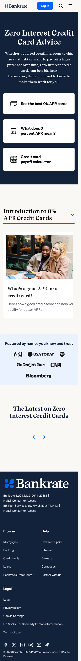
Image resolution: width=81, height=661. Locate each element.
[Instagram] (22, 644)
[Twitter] (14, 644)
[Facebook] (5, 644)
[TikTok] (47, 644)
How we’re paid (51, 542)
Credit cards (11, 558)
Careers (47, 558)
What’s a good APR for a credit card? (32, 292)
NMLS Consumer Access (19, 500)
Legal (6, 599)
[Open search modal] (60, 5)
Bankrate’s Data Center (18, 575)
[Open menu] (70, 5)
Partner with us (51, 575)
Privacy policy (12, 608)
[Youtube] (39, 644)
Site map (47, 550)
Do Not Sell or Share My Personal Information (33, 624)
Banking (8, 550)
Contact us (49, 566)
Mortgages (10, 542)
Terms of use (12, 632)
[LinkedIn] (30, 644)
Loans (7, 566)
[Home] (18, 6)
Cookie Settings (13, 616)
